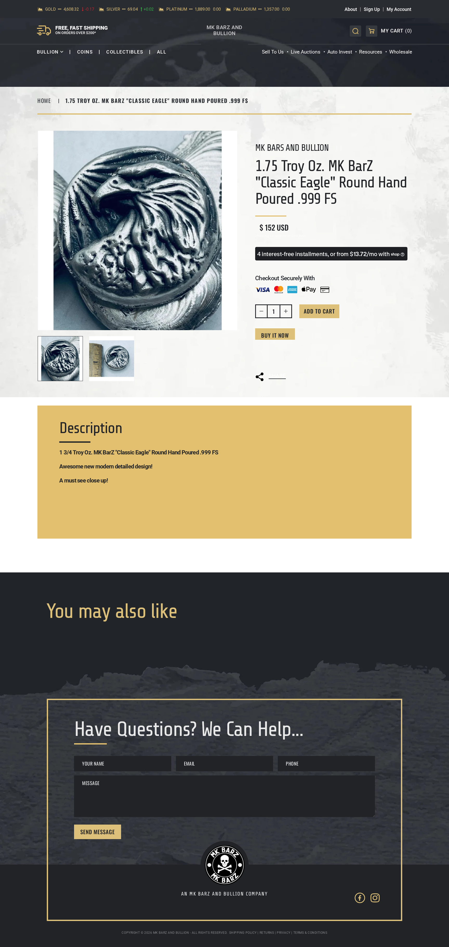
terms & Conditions (310, 933)
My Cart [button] (389, 32)
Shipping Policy (243, 933)
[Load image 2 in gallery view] (112, 359)
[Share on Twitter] (267, 388)
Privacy (283, 933)
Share (277, 376)
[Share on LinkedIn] (295, 388)
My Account (399, 9)
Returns (267, 933)
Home (44, 100)
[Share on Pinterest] (309, 388)
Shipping (262, 236)
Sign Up (372, 9)
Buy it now (275, 335)
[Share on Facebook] (281, 388)
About (351, 9)
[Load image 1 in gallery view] (60, 359)
